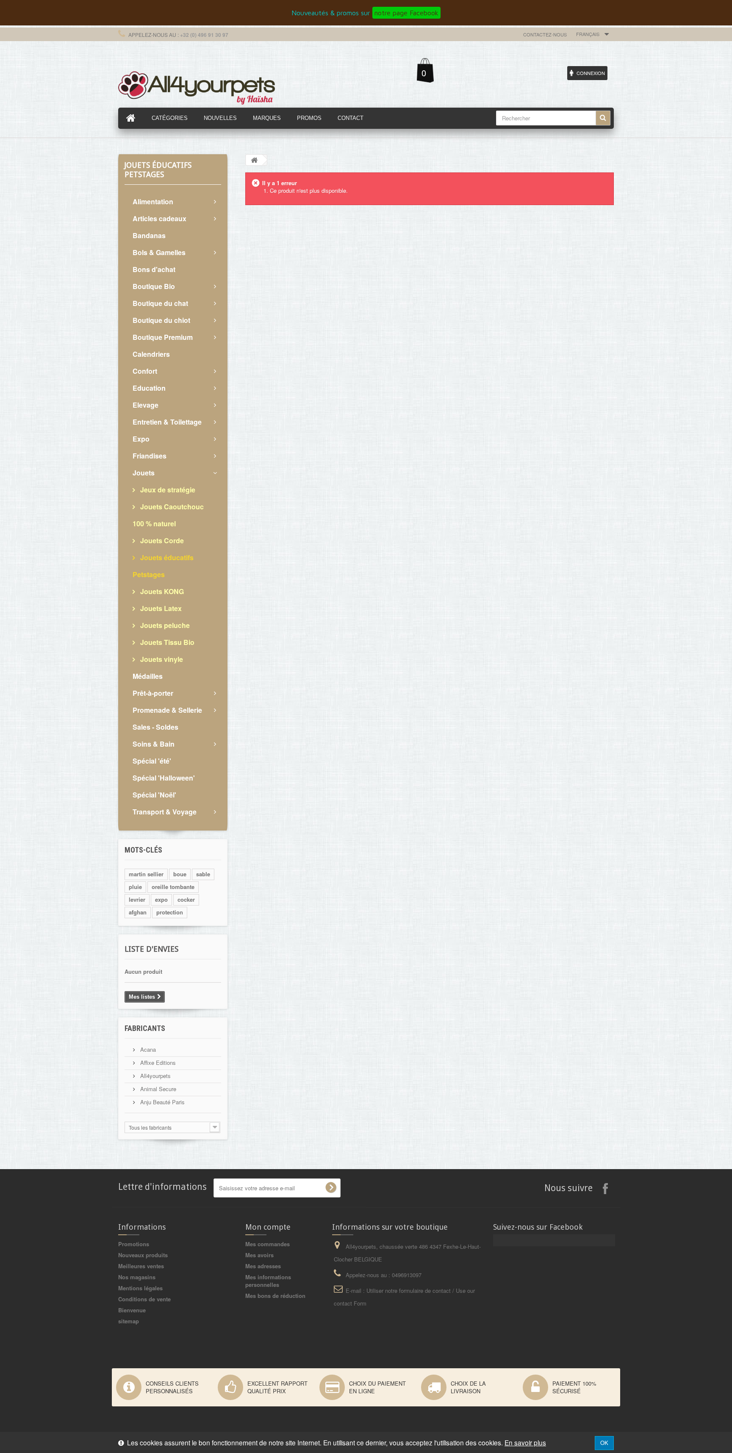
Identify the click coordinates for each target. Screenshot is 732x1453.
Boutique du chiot (161, 320)
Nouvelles (220, 118)
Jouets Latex (160, 608)
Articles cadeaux (159, 218)
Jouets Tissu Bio (166, 642)
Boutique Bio (154, 286)
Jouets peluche (164, 625)
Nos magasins (136, 1277)
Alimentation (153, 201)
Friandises (149, 456)
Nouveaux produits (143, 1255)
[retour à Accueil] (254, 160)
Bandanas (149, 235)
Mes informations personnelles (268, 1281)
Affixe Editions (157, 1062)
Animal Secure (157, 1089)
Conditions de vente (144, 1299)
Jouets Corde (161, 540)
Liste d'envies (151, 949)
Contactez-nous (545, 34)
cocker (186, 899)
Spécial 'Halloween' (164, 778)
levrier (137, 899)
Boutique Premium (163, 337)
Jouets (144, 473)
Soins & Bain (154, 744)
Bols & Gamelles (159, 252)
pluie (135, 887)
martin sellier (146, 874)
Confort (145, 371)
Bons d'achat (154, 269)
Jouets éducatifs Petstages (163, 566)
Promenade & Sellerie (167, 710)
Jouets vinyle (161, 659)
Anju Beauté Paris (162, 1102)
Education (149, 388)
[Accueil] (131, 118)
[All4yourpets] (196, 87)
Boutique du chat (160, 303)
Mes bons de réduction (275, 1296)
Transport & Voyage (165, 812)
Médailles (148, 676)
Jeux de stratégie (167, 490)
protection (169, 912)
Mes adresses (263, 1266)
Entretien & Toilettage (167, 422)
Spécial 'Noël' (154, 795)
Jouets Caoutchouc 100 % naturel (168, 515)
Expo (141, 439)
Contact (350, 118)
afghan (138, 912)
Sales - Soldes (155, 727)
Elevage (145, 405)
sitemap (128, 1321)
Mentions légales (140, 1288)
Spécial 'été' (152, 761)
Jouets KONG (161, 591)
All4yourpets (155, 1076)
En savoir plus (525, 1442)
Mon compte (268, 1226)
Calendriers (151, 354)
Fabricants (145, 1028)
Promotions (133, 1244)
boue (179, 874)
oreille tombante (173, 887)
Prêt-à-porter (153, 693)
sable (203, 874)
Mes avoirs (259, 1255)
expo (161, 899)
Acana (147, 1049)
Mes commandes (267, 1244)
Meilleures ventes (141, 1266)
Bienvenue (132, 1310)
